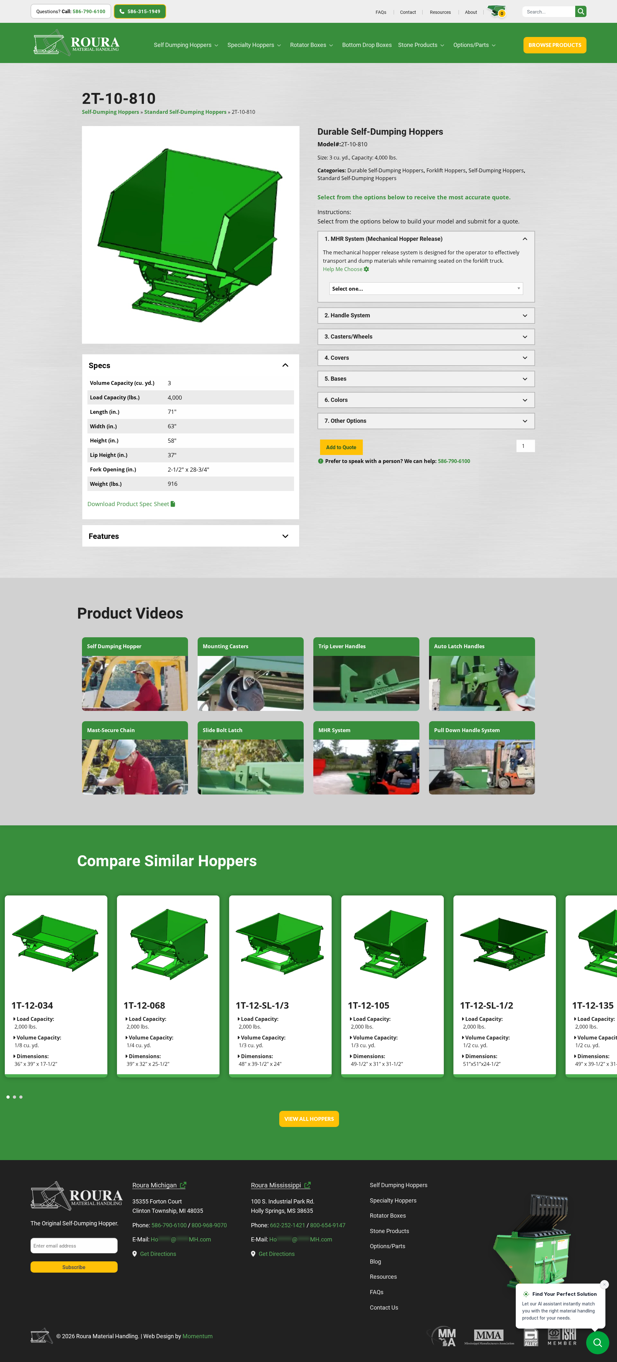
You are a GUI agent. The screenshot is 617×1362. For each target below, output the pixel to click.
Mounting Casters (225, 646)
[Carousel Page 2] (14, 1097)
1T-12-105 (368, 1005)
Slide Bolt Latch (223, 730)
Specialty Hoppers (251, 45)
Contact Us (384, 1307)
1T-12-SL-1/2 (486, 1005)
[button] (426, 239)
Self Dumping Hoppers (183, 45)
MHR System (334, 730)
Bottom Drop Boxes (367, 45)
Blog (375, 1261)
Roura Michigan (154, 1185)
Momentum (198, 1336)
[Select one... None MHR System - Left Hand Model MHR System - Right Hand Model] (426, 288)
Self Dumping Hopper (114, 646)
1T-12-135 (593, 1005)
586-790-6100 (454, 461)
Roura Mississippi (276, 1185)
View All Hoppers (309, 1119)
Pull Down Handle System (467, 730)
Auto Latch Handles (459, 646)
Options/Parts (471, 45)
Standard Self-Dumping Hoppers (185, 111)
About (471, 12)
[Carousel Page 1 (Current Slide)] (8, 1097)
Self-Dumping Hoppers (110, 111)
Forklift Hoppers (446, 170)
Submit (580, 11)
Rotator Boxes (308, 45)
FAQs (381, 12)
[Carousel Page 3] (20, 1097)
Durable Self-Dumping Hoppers (385, 170)
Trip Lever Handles (342, 646)
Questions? (70, 11)
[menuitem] (380, 12)
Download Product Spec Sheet (128, 504)
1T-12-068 (144, 1005)
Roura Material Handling (76, 42)
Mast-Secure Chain (111, 730)
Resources (440, 12)
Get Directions (158, 1254)
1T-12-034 (32, 1005)
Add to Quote (341, 447)
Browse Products (555, 45)
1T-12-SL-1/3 (262, 1005)
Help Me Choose (342, 269)
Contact (408, 12)
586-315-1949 (144, 11)
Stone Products (418, 45)
